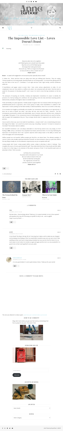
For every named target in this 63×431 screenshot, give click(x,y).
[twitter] (33, 1)
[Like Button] (4, 168)
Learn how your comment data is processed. (35, 315)
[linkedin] (31, 1)
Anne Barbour (8, 174)
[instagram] (29, 1)
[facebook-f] (2, 428)
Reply (59, 210)
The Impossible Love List (37, 35)
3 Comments (37, 44)
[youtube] (36, 1)
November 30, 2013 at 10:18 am (16, 233)
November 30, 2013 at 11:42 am (19, 259)
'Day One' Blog (23, 35)
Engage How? (26, 195)
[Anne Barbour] (31, 14)
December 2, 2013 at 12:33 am (15, 211)
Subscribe (16, 375)
